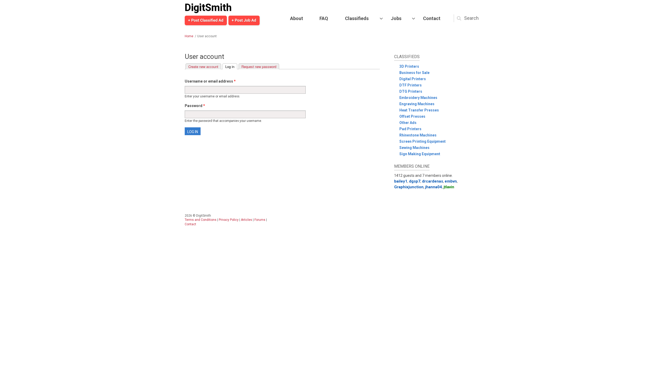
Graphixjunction (409, 187)
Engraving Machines (416, 104)
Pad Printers (410, 129)
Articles (246, 220)
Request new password (258, 66)
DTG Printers (410, 91)
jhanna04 (433, 187)
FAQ (323, 18)
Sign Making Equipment (419, 154)
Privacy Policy (229, 220)
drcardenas (432, 181)
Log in (231, 66)
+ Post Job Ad (244, 20)
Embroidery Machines (418, 98)
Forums (259, 220)
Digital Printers (412, 79)
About (296, 18)
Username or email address (210, 81)
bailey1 (400, 181)
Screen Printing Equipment (422, 141)
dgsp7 (414, 181)
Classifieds (357, 18)
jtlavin (449, 187)
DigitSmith (208, 7)
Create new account (203, 66)
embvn (451, 181)
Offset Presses (412, 116)
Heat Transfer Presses (419, 110)
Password (195, 106)
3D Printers (409, 66)
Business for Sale (414, 73)
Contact (431, 18)
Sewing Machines (414, 148)
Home (189, 36)
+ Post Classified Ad (205, 20)
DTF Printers (410, 85)
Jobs (396, 18)
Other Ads (408, 123)
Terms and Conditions (200, 220)
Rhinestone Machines (418, 135)
